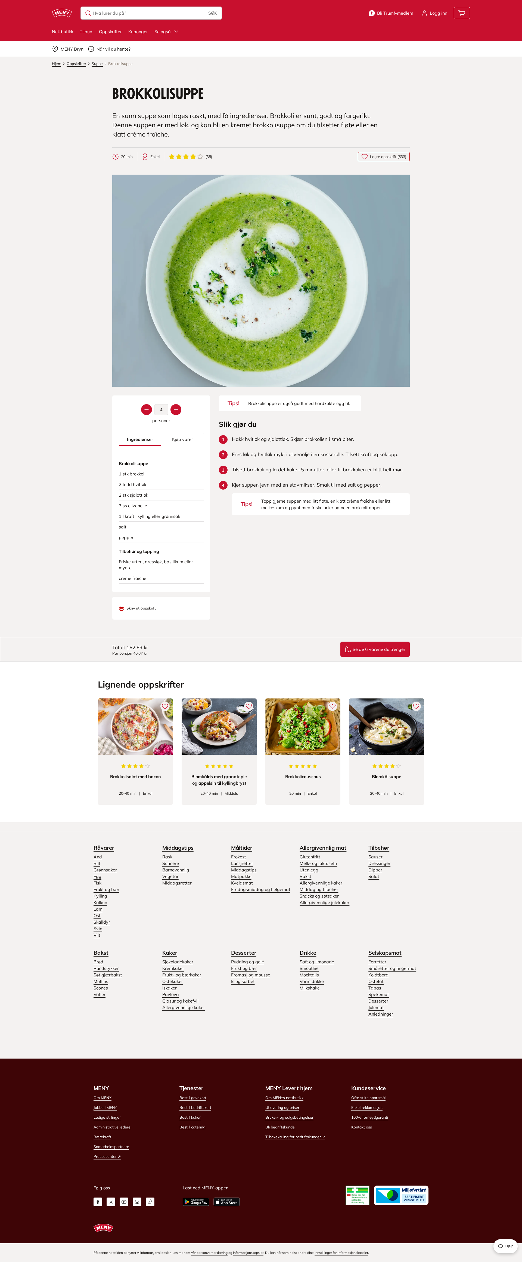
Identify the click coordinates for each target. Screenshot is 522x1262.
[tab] (140, 439)
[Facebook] (98, 1202)
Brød (98, 961)
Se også (162, 31)
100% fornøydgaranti (369, 1117)
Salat (373, 876)
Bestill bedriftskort (195, 1107)
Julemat (376, 1007)
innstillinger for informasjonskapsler (341, 1253)
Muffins (101, 981)
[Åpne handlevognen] (462, 13)
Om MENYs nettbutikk (284, 1097)
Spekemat (378, 994)
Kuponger (138, 31)
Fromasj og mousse (250, 975)
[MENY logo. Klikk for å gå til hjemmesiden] (62, 13)
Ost (97, 915)
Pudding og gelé (247, 961)
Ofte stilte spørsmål (368, 1097)
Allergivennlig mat (323, 847)
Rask (167, 856)
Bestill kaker (190, 1117)
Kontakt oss (361, 1127)
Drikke (308, 952)
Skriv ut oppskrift (141, 608)
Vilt (97, 935)
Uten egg (309, 870)
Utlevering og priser (282, 1107)
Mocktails (309, 975)
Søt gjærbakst (108, 975)
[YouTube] (124, 1202)
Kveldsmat (242, 883)
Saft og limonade (317, 961)
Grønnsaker (105, 870)
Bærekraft (102, 1136)
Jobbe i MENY (105, 1107)
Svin (98, 928)
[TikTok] (150, 1202)
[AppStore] (226, 1202)
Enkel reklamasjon (367, 1107)
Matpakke (241, 876)
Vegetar (170, 876)
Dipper (375, 870)
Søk (212, 13)
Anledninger (380, 1014)
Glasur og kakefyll (180, 1001)
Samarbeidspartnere (111, 1146)
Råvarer (104, 847)
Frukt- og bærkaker (181, 975)
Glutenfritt (310, 856)
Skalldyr (102, 922)
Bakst (305, 876)
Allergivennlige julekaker (324, 902)
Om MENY (102, 1097)
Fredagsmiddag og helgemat (260, 889)
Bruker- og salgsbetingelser (289, 1117)
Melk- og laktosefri (318, 863)
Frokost (238, 856)
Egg (97, 876)
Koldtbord (378, 975)
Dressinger (379, 863)
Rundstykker (106, 968)
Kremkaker (173, 968)
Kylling (100, 896)
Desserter (243, 952)
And (98, 856)
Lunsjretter (242, 863)
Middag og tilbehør (319, 889)
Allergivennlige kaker (321, 883)
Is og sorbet (243, 981)
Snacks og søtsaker (319, 896)
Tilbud (86, 31)
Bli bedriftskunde (280, 1127)
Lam (98, 909)
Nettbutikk (62, 31)
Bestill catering (192, 1127)
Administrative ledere (112, 1127)
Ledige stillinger (107, 1117)
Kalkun (100, 902)
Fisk (97, 883)
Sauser (375, 856)
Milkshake (310, 988)
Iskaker (169, 988)
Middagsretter (177, 883)
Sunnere (170, 863)
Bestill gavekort (192, 1097)
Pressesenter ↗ (107, 1156)
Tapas (374, 988)
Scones (101, 988)
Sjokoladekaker (177, 961)
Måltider (241, 847)
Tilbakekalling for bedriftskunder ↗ (295, 1136)
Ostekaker (172, 981)
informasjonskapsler (248, 1253)
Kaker (169, 952)
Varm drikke (312, 981)
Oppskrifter (110, 31)
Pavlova (170, 994)
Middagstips (178, 847)
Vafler (99, 994)
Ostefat (376, 981)
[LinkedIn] (137, 1202)
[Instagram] (111, 1202)
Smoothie (309, 968)
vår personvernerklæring (209, 1253)
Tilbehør (378, 847)
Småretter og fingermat (392, 968)
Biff (97, 863)
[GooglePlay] (196, 1202)
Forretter (377, 961)
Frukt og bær (106, 889)
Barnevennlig (175, 870)
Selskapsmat (385, 952)
